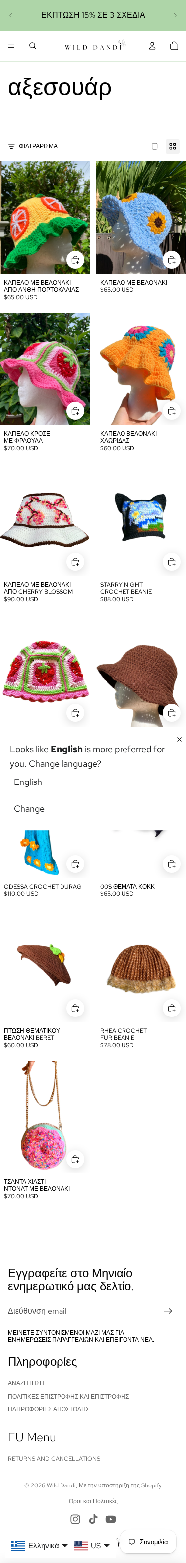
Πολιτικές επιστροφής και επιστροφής (68, 1397)
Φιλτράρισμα (38, 146)
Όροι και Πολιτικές (93, 1501)
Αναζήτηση (26, 1383)
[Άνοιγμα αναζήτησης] (33, 46)
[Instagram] (75, 1519)
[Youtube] (111, 1519)
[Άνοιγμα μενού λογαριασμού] (152, 46)
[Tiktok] (93, 1519)
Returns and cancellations (54, 1459)
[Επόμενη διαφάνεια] (175, 15)
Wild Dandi (61, 1485)
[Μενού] (11, 45)
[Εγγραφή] (168, 1311)
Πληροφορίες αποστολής (48, 1409)
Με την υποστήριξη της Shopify (120, 1485)
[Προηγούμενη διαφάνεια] (11, 15)
